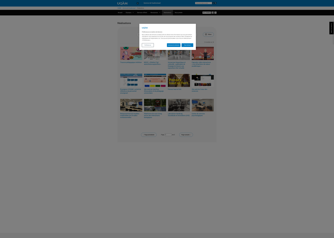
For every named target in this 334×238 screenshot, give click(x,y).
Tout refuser (187, 45)
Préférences (147, 45)
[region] (167, 37)
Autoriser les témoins (174, 45)
